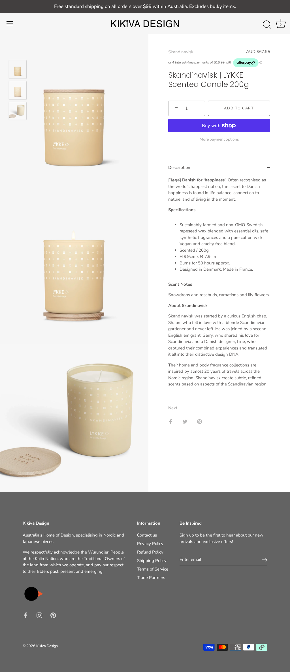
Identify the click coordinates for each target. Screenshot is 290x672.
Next (172, 408)
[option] (17, 70)
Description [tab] (179, 167)
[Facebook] (25, 615)
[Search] (267, 24)
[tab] (219, 286)
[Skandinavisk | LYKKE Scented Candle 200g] (18, 69)
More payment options (219, 139)
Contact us (147, 535)
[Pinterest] (53, 615)
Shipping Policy (152, 560)
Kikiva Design (47, 645)
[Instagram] (39, 615)
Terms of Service (152, 569)
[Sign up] (264, 560)
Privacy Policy (150, 543)
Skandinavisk (180, 52)
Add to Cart (239, 108)
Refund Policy (150, 552)
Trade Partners (151, 577)
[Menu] (10, 24)
